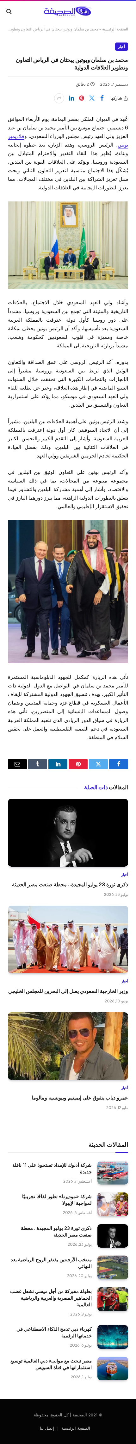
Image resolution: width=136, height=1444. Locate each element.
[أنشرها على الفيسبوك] (102, 98)
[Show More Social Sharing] (59, 98)
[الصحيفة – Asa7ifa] (68, 11)
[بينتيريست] (81, 98)
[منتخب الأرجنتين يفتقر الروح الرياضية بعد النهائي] (112, 1267)
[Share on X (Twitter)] (91, 98)
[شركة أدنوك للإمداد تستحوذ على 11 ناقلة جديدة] (112, 1173)
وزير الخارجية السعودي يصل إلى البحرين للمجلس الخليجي (68, 991)
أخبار (121, 46)
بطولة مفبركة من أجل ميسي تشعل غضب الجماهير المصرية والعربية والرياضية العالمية (51, 1298)
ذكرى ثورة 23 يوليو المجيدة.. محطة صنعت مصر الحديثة (70, 884)
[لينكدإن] (71, 98)
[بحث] (9, 11)
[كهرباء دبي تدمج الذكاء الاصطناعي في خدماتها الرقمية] (112, 1337)
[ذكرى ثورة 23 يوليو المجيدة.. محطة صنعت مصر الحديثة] (68, 833)
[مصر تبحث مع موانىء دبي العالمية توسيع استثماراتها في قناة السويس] (112, 1369)
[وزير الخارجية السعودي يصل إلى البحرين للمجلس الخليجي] (68, 940)
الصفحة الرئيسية (115, 29)
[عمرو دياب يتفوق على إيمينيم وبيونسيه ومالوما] (68, 1046)
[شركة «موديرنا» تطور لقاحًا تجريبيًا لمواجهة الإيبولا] (112, 1204)
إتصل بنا (47, 1428)
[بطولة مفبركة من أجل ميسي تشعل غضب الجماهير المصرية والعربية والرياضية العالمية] (112, 1299)
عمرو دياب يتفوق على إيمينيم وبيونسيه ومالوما (80, 1097)
